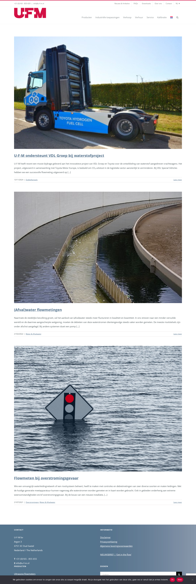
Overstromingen (32, 502)
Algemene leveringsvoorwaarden (116, 546)
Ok (172, 579)
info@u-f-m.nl (38, 3)
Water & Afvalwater (33, 334)
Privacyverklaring (108, 541)
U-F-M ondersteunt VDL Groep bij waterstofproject (59, 155)
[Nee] (192, 579)
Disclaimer (105, 537)
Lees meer (177, 180)
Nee (180, 579)
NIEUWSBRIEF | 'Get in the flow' (115, 554)
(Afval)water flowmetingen (38, 309)
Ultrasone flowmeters (24, 573)
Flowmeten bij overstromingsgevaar (46, 478)
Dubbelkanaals (32, 180)
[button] (177, 17)
